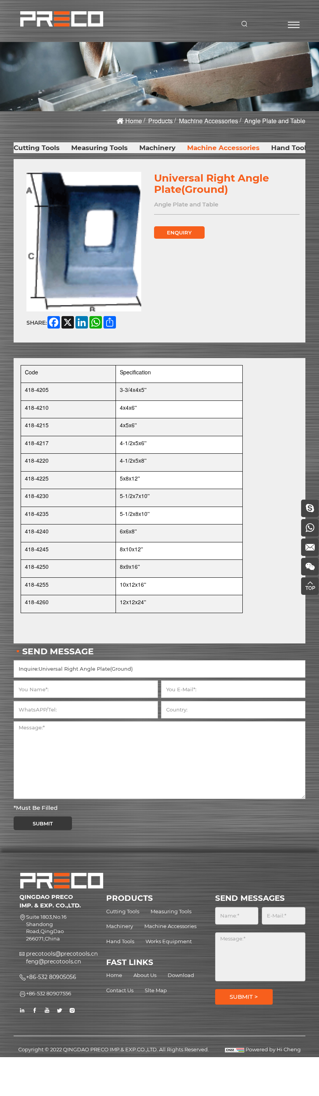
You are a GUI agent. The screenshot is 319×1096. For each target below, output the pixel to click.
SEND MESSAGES (250, 898)
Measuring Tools (99, 148)
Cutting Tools (37, 148)
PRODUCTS (129, 898)
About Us (144, 975)
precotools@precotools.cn (62, 953)
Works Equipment (168, 941)
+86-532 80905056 (51, 977)
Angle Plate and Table (274, 120)
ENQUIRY (179, 232)
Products (160, 120)
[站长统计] (234, 1049)
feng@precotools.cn (53, 961)
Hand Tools (290, 148)
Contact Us (119, 990)
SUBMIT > (244, 996)
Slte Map (156, 990)
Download (181, 975)
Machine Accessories (208, 120)
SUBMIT (43, 823)
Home (133, 120)
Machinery (157, 148)
